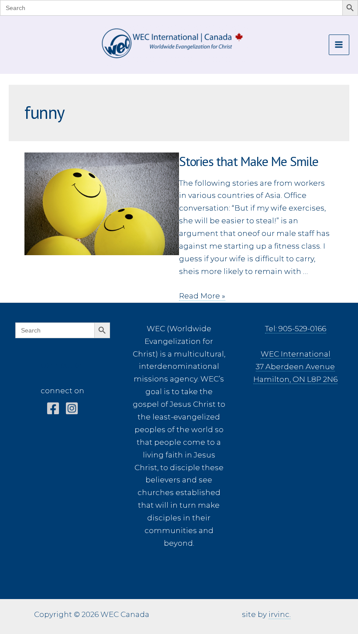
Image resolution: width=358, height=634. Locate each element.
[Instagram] (72, 408)
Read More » (202, 296)
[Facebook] (53, 408)
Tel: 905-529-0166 (295, 328)
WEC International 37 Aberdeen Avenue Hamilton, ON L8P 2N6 (295, 367)
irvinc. (279, 614)
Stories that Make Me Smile (248, 161)
